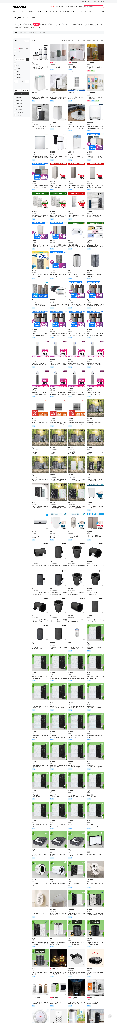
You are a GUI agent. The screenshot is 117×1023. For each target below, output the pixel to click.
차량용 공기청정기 (33, 32)
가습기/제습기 (28, 24)
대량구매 (57, 6)
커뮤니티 (52, 6)
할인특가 (76, 6)
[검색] (101, 7)
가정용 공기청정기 (23, 32)
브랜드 (80, 6)
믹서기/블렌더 (44, 24)
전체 (15, 24)
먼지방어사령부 (19, 66)
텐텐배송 (22, 48)
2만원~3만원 (19, 106)
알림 (91, 1)
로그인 (83, 1)
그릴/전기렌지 (99, 24)
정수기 (38, 27)
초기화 (27, 40)
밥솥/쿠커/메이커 (89, 24)
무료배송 (18, 51)
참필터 (17, 63)
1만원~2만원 (19, 103)
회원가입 (87, 1)
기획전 (67, 6)
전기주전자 (80, 24)
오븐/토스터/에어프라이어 (70, 24)
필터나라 (18, 71)
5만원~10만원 (19, 112)
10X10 (19, 7)
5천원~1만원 (19, 100)
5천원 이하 (18, 97)
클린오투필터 (19, 69)
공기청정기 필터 (42, 32)
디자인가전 (28, 17)
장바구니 (101, 1)
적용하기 (22, 93)
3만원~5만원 (19, 109)
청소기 (60, 24)
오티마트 (18, 74)
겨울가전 (32, 27)
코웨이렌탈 (18, 77)
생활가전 (26, 27)
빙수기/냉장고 (53, 24)
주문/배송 (95, 1)
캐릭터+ (62, 6)
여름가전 (21, 24)
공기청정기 (34, 17)
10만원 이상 (19, 115)
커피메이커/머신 (17, 27)
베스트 (71, 6)
